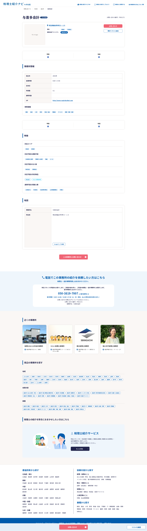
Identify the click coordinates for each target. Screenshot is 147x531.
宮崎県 (52, 513)
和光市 (59, 379)
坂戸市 (114, 379)
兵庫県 (35, 498)
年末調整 (107, 477)
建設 (78, 506)
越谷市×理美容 (110, 406)
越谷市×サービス (42, 409)
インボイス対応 (81, 479)
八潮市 (89, 379)
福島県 (57, 477)
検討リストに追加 (113, 31)
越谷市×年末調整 (60, 393)
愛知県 (24, 492)
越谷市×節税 (41, 396)
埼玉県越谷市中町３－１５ (57, 25)
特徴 (48, 54)
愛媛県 (63, 504)
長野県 (52, 489)
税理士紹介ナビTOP (85, 4)
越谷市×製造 (36, 406)
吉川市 (32, 382)
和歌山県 (58, 498)
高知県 (24, 507)
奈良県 (41, 498)
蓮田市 (108, 379)
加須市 (68, 376)
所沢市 (56, 376)
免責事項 (61, 523)
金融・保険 (119, 506)
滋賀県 (52, 498)
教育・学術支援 (87, 509)
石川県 (35, 489)
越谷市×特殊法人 (80, 409)
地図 (99, 54)
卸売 (90, 506)
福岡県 (24, 513)
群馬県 (35, 483)
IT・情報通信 (111, 506)
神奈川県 (58, 483)
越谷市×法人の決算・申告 (30, 393)
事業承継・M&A (92, 486)
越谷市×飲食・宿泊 (64, 406)
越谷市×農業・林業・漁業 (55, 409)
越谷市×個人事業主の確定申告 (46, 393)
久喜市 (77, 379)
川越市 (33, 376)
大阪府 (24, 498)
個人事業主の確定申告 (96, 477)
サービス (96, 509)
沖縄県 (64, 513)
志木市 (53, 379)
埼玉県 (35, 9)
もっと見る (79, 449)
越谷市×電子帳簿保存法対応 (98, 393)
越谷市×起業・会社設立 (114, 393)
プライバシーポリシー (51, 523)
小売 (86, 506)
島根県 (30, 504)
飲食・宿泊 (96, 506)
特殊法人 (79, 511)
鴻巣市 (99, 376)
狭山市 (87, 376)
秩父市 (50, 376)
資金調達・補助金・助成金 (85, 492)
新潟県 (24, 489)
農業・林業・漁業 (105, 509)
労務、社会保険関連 (83, 498)
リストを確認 (136, 527)
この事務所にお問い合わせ (72, 257)
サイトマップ (39, 523)
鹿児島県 (58, 513)
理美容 (79, 509)
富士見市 (96, 379)
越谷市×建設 (27, 406)
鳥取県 (24, 504)
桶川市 (71, 379)
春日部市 (81, 376)
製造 (82, 506)
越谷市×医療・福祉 (68, 409)
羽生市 (93, 376)
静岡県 (63, 489)
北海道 (24, 477)
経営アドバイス (99, 492)
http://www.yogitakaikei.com (63, 100)
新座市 (65, 379)
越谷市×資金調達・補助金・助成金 (66, 396)
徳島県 (52, 504)
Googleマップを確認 (59, 244)
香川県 (57, 504)
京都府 (30, 498)
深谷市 (105, 376)
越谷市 (42, 9)
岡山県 (35, 504)
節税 (102, 479)
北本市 (83, 379)
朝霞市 (47, 379)
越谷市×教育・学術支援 (29, 409)
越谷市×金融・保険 (99, 406)
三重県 (46, 498)
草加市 (117, 376)
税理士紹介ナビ (27, 9)
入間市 (41, 379)
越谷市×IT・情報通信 (87, 406)
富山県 (30, 489)
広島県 (41, 504)
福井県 (41, 489)
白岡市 (46, 382)
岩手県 (35, 477)
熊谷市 (39, 376)
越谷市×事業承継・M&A (29, 396)
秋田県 (46, 477)
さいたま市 (26, 376)
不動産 (103, 506)
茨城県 (24, 483)
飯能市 (62, 376)
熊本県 (41, 513)
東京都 (52, 483)
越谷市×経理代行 (71, 393)
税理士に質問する (120, 4)
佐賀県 (30, 513)
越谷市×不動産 (75, 406)
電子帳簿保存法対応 (94, 479)
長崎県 (35, 513)
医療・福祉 (115, 509)
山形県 (52, 477)
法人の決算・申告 (82, 477)
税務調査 (108, 479)
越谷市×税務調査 (51, 396)
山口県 (46, 504)
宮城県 (41, 477)
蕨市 (31, 379)
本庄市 (74, 376)
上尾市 (111, 376)
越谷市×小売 (45, 406)
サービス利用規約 (70, 523)
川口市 (45, 376)
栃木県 (30, 483)
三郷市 (102, 379)
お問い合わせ (113, 26)
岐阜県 (57, 489)
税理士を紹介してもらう (102, 4)
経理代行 (113, 477)
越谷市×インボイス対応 (83, 393)
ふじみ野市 (39, 382)
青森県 (30, 477)
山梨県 (46, 489)
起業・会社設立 (81, 486)
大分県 (46, 513)
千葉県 (46, 483)
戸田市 (36, 379)
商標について (80, 523)
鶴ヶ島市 (26, 382)
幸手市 (120, 379)
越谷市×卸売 (54, 406)
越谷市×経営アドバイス (83, 396)
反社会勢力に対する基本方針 (94, 523)
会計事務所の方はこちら (135, 4)
